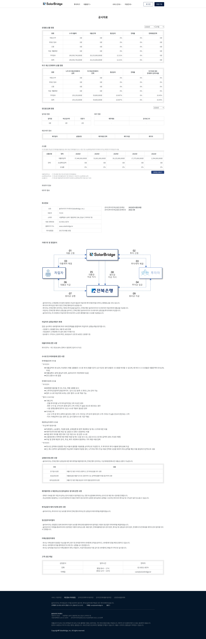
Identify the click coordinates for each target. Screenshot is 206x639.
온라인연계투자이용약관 (85, 597)
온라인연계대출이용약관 (103, 597)
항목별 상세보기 (157, 172)
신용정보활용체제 (119, 597)
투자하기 (77, 4)
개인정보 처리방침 (70, 597)
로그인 (148, 4)
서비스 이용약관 (56, 597)
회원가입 (159, 4)
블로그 (108, 605)
